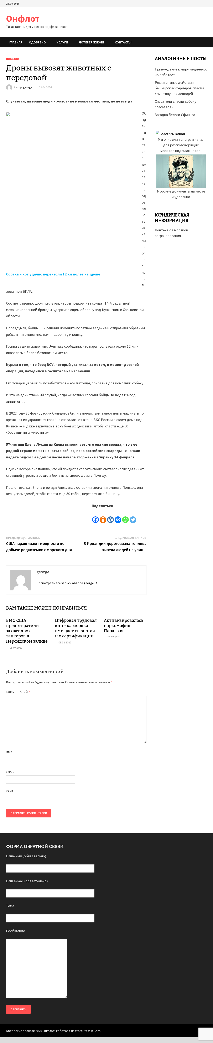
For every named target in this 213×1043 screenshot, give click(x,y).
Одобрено (37, 42)
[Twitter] (133, 516)
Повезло (12, 59)
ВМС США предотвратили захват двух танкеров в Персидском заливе (27, 631)
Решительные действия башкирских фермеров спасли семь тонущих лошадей (179, 88)
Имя (9, 752)
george (27, 87)
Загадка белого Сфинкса (175, 114)
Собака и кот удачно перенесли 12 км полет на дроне (53, 274)
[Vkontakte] (118, 516)
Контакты (123, 42)
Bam (97, 1031)
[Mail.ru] (110, 516)
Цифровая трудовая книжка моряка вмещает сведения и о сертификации (76, 628)
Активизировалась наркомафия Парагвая (123, 625)
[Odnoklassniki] (103, 516)
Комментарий (18, 692)
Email (10, 772)
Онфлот (23, 18)
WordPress (82, 1031)
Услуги (62, 42)
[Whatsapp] (125, 516)
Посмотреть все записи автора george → (67, 583)
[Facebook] (95, 516)
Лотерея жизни (91, 42)
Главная (15, 42)
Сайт (10, 791)
